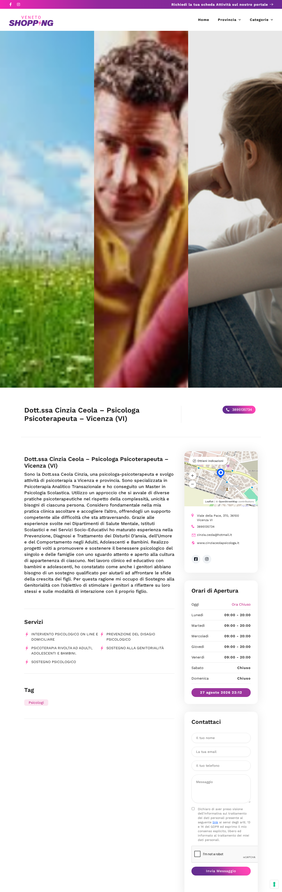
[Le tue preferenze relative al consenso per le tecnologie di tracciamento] (274, 884)
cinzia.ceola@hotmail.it (214, 534)
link (215, 822)
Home (203, 20)
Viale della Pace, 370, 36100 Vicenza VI (218, 518)
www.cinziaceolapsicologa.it (218, 543)
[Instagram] (18, 4)
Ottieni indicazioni (210, 461)
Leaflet (209, 501)
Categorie (259, 20)
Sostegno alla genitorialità (135, 648)
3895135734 (241, 409)
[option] (47, 209)
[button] (192, 475)
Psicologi (36, 702)
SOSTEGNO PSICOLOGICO (53, 662)
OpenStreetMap (228, 501)
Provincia (227, 20)
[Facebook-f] (10, 4)
